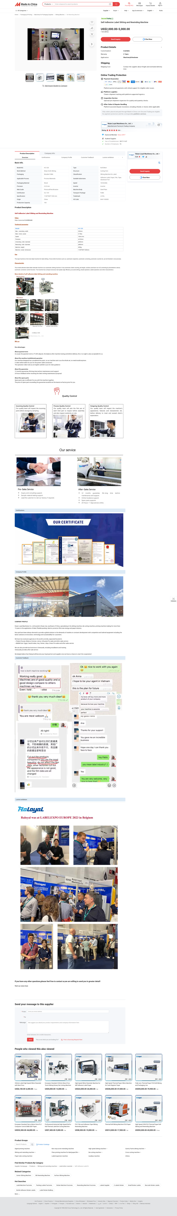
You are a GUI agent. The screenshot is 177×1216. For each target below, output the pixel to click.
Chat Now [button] (148, 39)
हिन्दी (116, 1203)
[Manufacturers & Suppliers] (26, 4)
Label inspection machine (60, 1156)
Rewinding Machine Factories (86, 1185)
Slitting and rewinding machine (24, 1152)
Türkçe (128, 1203)
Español (47, 1203)
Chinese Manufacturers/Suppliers (64, 1201)
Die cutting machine (94, 1152)
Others (127, 1156)
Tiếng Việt (135, 1203)
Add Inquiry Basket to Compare (56, 86)
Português (54, 1203)
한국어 (105, 1203)
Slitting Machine (59, 14)
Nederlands (92, 1203)
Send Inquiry (115, 39)
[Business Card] (159, 162)
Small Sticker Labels (134, 1185)
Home (16, 14)
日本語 (111, 1203)
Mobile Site (133, 1201)
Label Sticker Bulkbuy (46, 1190)
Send (30, 1040)
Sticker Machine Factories (64, 1185)
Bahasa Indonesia (145, 1203)
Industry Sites (101, 1201)
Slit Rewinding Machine (73, 14)
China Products (48, 1201)
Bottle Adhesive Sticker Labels (25, 1190)
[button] (118, 157)
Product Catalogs (43, 1144)
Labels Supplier (104, 1185)
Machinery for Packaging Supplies (43, 14)
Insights (140, 1201)
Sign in (160, 5)
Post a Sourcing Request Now (71, 1040)
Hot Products (38, 1201)
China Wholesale (80, 1201)
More (16, 1194)
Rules (161, 10)
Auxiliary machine (94, 1156)
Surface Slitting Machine (62, 1175)
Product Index (124, 1201)
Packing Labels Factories (44, 1185)
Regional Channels (113, 1201)
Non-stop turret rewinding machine (63, 1149)
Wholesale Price (91, 1201)
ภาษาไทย (122, 1203)
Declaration (110, 1208)
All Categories (22, 10)
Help (125, 10)
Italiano (78, 1203)
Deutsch (85, 1203)
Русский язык (70, 1203)
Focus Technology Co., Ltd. (75, 1208)
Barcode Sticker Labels (152, 1185)
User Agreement (100, 1208)
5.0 (136, 157)
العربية (99, 1203)
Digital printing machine (22, 1149)
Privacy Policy (119, 1208)
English (41, 1203)
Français (61, 1203)
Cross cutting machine (132, 1152)
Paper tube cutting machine (23, 1156)
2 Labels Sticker (119, 1185)
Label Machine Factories (24, 1185)
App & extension (137, 10)
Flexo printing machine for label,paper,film (65, 1152)
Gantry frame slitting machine (134, 1149)
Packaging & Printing (26, 14)
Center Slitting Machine (23, 1175)
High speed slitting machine (97, 1149)
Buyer (115, 10)
